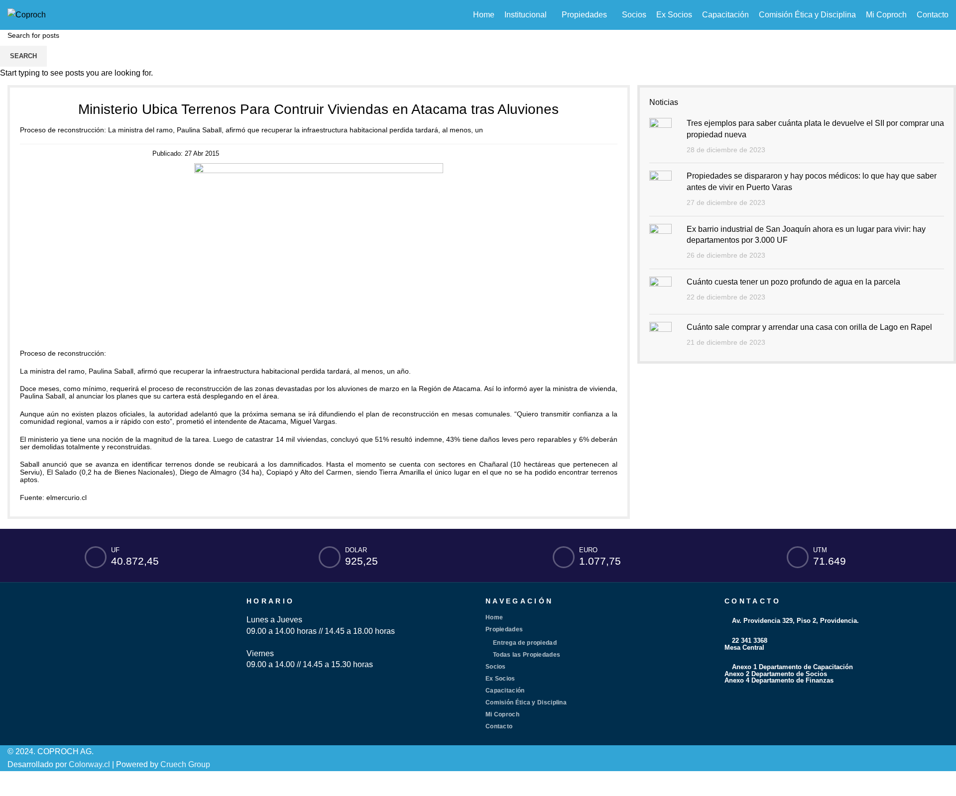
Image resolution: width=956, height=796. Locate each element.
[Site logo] (26, 14)
